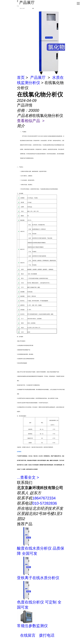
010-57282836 (44, 503)
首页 (21, 77)
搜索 (33, 8)
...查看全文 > (28, 477)
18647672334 (44, 498)
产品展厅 (38, 77)
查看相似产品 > (30, 121)
